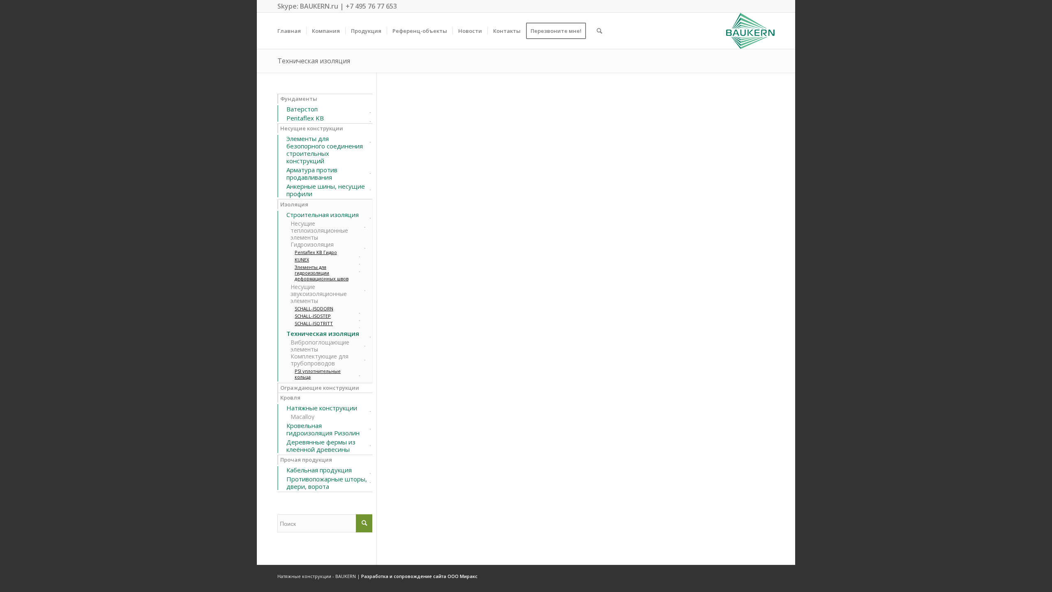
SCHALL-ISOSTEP (313, 316)
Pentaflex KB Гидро (316, 252)
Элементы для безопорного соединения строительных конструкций (324, 149)
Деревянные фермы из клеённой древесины (320, 445)
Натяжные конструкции (321, 408)
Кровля (290, 397)
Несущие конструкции (311, 128)
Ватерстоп (302, 109)
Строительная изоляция (322, 214)
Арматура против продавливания (311, 173)
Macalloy (302, 416)
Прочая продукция (306, 459)
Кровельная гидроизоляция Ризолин (323, 429)
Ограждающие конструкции (319, 387)
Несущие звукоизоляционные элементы (319, 293)
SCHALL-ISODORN (314, 309)
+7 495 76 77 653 (371, 6)
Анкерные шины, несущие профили (325, 190)
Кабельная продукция (319, 470)
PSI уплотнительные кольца (318, 374)
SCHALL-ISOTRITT (314, 323)
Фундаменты (298, 98)
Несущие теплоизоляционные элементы (319, 230)
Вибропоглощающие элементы (320, 346)
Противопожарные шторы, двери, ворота (326, 482)
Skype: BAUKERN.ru (307, 6)
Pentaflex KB (305, 118)
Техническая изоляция (313, 60)
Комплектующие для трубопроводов (319, 360)
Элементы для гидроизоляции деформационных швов (321, 273)
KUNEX (302, 260)
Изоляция (294, 204)
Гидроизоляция (312, 244)
